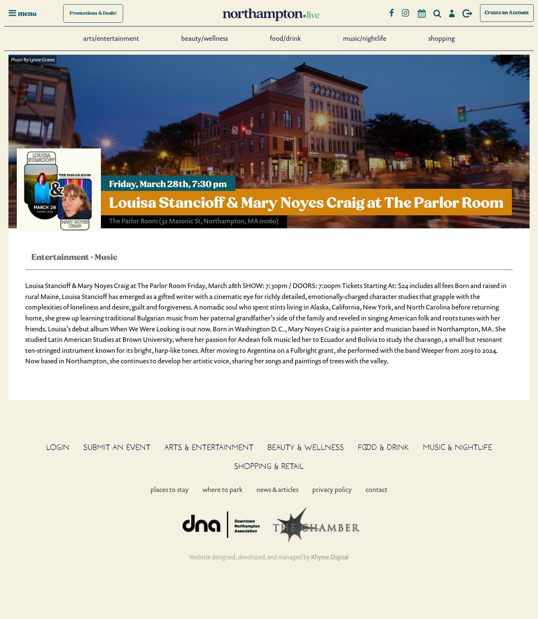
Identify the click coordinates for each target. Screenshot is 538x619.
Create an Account (507, 13)
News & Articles (277, 489)
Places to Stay (169, 489)
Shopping (441, 38)
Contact (377, 489)
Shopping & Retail (269, 466)
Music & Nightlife (457, 447)
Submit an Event (116, 447)
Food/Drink (285, 38)
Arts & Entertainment (208, 447)
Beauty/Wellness (204, 38)
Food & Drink (383, 447)
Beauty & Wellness (305, 447)
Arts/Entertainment (111, 38)
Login (57, 447)
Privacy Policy (332, 489)
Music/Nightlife (364, 38)
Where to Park (223, 489)
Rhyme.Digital (330, 557)
